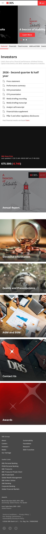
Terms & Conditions (10, 514)
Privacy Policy (24, 514)
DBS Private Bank (8, 475)
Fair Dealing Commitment (12, 516)
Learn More (9, 35)
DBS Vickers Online (8, 480)
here (27, 120)
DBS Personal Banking (9, 463)
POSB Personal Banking (10, 466)
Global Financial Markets (10, 489)
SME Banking (6, 483)
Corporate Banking (8, 486)
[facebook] (4, 528)
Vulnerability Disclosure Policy (13, 518)
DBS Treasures (7, 469)
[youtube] (16, 528)
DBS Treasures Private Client (12, 472)
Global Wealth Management (12, 478)
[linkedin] (10, 528)
